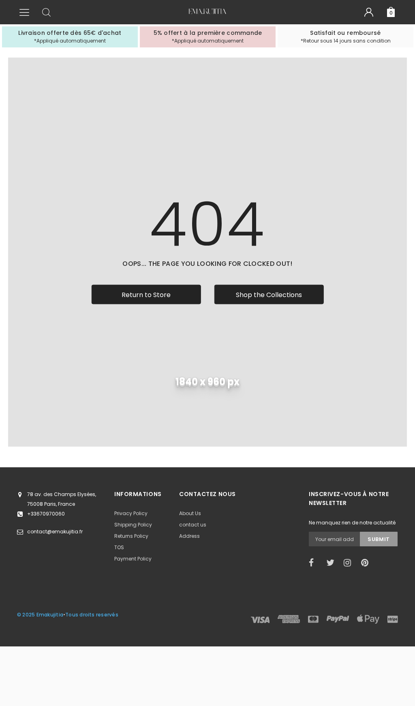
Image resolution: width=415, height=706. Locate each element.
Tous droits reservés (91, 614)
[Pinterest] (367, 562)
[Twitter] (332, 562)
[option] (70, 36)
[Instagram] (350, 562)
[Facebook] (315, 562)
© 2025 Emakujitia (40, 614)
